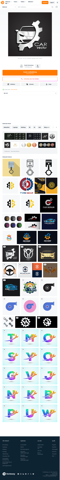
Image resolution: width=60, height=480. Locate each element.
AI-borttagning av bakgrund (7, 462)
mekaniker (7, 127)
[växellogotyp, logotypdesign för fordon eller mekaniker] (32, 222)
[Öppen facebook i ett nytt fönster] (18, 474)
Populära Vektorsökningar (24, 452)
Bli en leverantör (39, 453)
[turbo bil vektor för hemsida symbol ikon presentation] (48, 287)
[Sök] (52, 7)
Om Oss (39, 450)
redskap (23, 127)
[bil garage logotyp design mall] (11, 287)
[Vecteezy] (2, 2)
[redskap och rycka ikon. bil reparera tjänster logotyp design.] (25, 322)
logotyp (15, 127)
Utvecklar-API (5, 456)
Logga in (52, 2)
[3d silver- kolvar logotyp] (28, 253)
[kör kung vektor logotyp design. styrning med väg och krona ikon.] (9, 237)
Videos (22, 1)
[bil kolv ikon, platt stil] (11, 167)
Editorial (30, 1)
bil (29, 127)
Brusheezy (5, 444)
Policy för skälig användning (48, 476)
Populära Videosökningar (24, 459)
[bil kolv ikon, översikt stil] (30, 167)
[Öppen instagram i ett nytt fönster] (20, 474)
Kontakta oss (39, 447)
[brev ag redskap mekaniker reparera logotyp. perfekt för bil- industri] (30, 203)
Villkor (45, 475)
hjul (40, 127)
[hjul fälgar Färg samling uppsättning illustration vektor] (12, 222)
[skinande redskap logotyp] (30, 270)
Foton (15, 1)
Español (53, 447)
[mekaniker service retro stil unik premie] (47, 237)
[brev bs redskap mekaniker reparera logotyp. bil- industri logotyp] (11, 203)
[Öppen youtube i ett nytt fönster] (33, 474)
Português (53, 449)
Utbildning (5, 454)
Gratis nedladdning (30, 72)
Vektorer (7, 1)
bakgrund (46, 127)
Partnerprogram (24, 449)
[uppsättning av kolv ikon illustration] (8, 322)
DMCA (21, 447)
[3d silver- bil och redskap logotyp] (10, 253)
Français (53, 454)
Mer (6, 3)
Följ (38, 67)
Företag (4, 451)
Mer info (6, 93)
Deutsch (53, 451)
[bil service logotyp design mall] (49, 222)
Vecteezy (4, 447)
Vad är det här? (14, 89)
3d (34, 127)
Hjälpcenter (40, 444)
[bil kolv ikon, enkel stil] (48, 167)
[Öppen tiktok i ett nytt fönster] (28, 474)
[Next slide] (53, 127)
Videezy (4, 449)
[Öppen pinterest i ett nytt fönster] (25, 474)
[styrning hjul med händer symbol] (9, 270)
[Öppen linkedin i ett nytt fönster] (23, 474)
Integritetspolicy (52, 475)
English (53, 444)
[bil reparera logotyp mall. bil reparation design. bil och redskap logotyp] (48, 203)
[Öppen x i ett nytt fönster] (30, 474)
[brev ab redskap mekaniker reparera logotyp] (10, 186)
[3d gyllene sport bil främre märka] (47, 253)
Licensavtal (23, 444)
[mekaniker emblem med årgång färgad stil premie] (27, 237)
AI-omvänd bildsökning (5, 459)
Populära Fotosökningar (24, 455)
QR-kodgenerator (7, 465)
